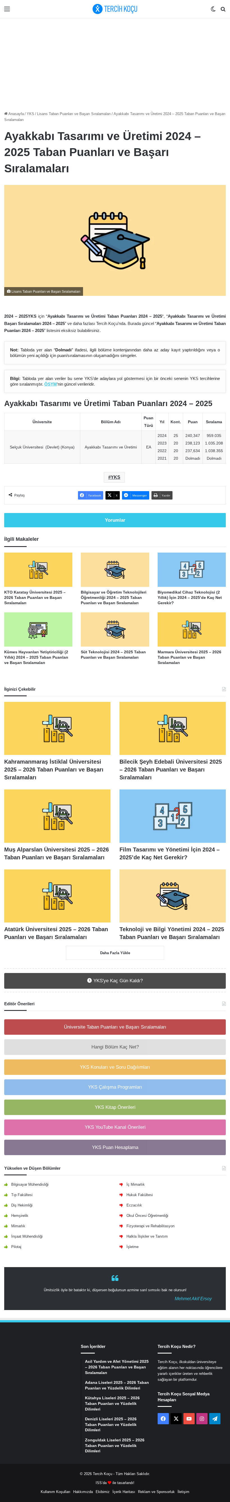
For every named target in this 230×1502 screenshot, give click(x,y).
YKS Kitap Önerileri (115, 1107)
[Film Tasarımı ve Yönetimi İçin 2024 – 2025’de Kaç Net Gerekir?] (172, 816)
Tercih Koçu (102, 1474)
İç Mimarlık (136, 1184)
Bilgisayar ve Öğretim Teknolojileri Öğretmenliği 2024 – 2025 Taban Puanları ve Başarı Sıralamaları (113, 597)
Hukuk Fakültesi (140, 1195)
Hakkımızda (83, 1492)
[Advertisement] (115, 63)
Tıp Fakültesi (22, 1195)
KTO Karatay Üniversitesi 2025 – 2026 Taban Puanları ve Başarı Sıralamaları (35, 597)
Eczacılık (134, 1205)
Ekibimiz (103, 1492)
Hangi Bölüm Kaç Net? (115, 1047)
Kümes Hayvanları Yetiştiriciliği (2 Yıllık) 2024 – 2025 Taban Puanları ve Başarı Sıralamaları (36, 657)
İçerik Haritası (123, 1492)
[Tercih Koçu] (115, 9)
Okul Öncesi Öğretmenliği (147, 1215)
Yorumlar (115, 520)
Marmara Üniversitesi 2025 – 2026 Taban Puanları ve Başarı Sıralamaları (189, 657)
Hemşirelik (19, 1215)
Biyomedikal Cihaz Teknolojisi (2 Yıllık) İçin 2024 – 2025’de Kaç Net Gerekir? (190, 597)
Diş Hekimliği (22, 1205)
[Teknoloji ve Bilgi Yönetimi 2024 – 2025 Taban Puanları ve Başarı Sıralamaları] (172, 896)
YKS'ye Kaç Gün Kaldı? (117, 980)
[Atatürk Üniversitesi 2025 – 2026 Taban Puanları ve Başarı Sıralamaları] (57, 896)
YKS (30, 114)
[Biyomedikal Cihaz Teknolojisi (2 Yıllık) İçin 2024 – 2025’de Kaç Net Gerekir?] (192, 570)
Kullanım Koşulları (55, 1492)
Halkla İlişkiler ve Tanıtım (147, 1236)
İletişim (183, 1492)
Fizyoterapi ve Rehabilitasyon (150, 1226)
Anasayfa (16, 114)
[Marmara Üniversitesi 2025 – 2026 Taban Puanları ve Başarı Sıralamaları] (192, 629)
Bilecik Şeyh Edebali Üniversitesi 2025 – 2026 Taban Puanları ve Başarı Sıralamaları (170, 769)
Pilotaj (16, 1247)
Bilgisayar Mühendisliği (30, 1184)
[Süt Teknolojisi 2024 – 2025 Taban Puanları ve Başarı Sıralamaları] (115, 629)
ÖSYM (50, 384)
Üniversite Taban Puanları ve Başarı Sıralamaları (115, 1027)
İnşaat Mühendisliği (27, 1236)
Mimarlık (18, 1226)
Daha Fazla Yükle (115, 953)
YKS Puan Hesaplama (115, 1147)
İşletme (133, 1247)
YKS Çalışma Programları (115, 1087)
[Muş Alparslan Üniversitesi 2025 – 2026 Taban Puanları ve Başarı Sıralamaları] (57, 816)
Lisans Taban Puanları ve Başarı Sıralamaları (74, 114)
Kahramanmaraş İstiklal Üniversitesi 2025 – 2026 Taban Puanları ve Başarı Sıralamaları (54, 769)
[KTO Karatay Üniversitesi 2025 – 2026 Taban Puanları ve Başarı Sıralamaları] (38, 570)
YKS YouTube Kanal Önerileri (115, 1127)
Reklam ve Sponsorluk (156, 1492)
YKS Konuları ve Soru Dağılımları (115, 1067)
